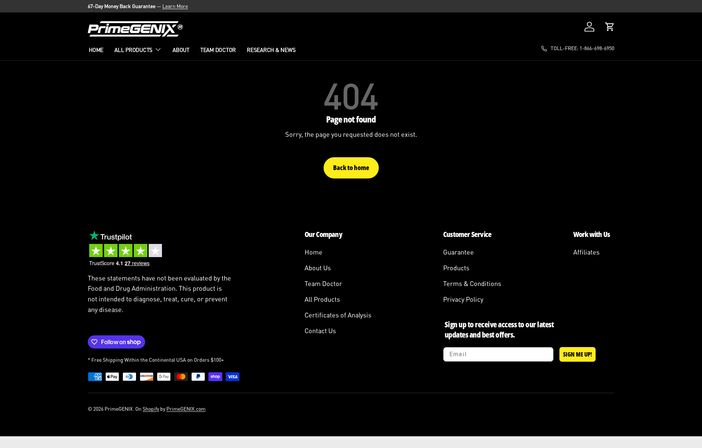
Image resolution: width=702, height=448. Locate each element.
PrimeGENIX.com (185, 409)
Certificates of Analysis (338, 315)
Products (456, 268)
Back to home (351, 167)
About (181, 49)
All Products (133, 49)
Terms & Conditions (472, 283)
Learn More (175, 6)
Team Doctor (218, 49)
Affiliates (586, 252)
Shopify (151, 409)
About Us (318, 268)
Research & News (271, 49)
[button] (610, 27)
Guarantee (458, 252)
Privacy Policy (463, 299)
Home (96, 49)
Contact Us (320, 331)
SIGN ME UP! (577, 354)
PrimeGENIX (119, 409)
